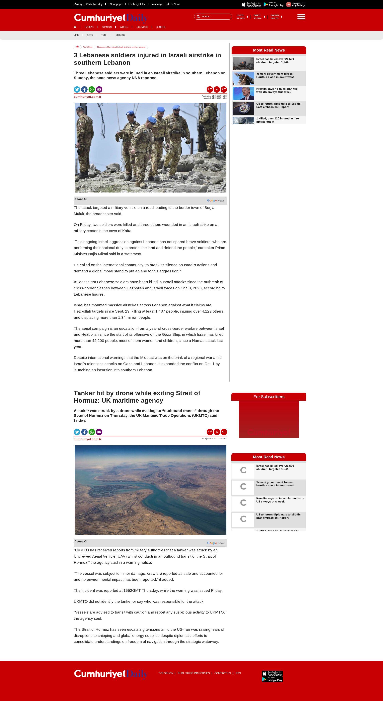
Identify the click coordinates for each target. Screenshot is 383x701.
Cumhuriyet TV (136, 4)
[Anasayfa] (111, 675)
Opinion (107, 27)
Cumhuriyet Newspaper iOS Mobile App (251, 4)
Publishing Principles (194, 673)
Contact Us (222, 673)
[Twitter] (289, 35)
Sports (160, 27)
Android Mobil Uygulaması (272, 679)
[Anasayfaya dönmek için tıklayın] (111, 19)
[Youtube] (303, 35)
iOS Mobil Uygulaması (272, 673)
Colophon (166, 673)
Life (76, 35)
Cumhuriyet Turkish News (165, 4)
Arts (90, 35)
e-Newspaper (115, 4)
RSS (238, 673)
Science (120, 35)
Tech (104, 35)
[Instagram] (296, 35)
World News (87, 47)
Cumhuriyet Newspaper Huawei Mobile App (296, 4)
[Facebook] (283, 35)
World (124, 27)
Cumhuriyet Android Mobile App (274, 4)
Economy (142, 27)
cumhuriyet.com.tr (87, 96)
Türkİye (89, 27)
